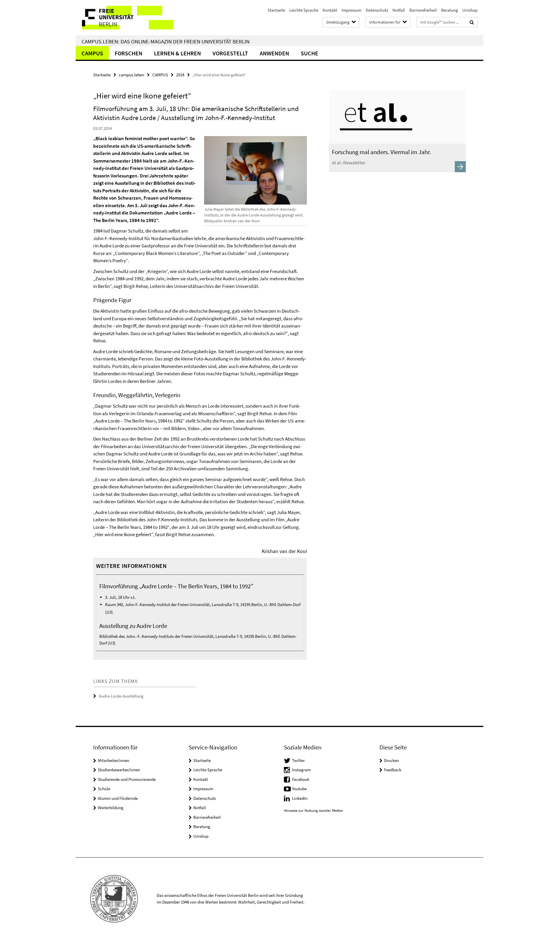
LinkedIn (299, 798)
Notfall (398, 10)
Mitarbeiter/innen (113, 760)
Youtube (299, 788)
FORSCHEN (128, 53)
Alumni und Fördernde (118, 798)
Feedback (392, 769)
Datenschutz (377, 10)
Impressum (351, 10)
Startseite (276, 10)
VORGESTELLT (230, 53)
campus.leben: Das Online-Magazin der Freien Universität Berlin (166, 41)
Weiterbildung (110, 807)
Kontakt (330, 10)
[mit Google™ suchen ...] (471, 22)
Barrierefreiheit (423, 10)
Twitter (298, 760)
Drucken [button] (391, 760)
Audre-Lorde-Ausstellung (121, 696)
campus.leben (131, 75)
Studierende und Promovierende (127, 779)
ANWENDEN (274, 53)
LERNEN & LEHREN (177, 53)
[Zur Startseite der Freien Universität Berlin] (124, 17)
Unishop (469, 10)
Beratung (449, 10)
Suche (309, 53)
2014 (180, 75)
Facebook (300, 779)
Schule (104, 788)
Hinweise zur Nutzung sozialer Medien (313, 810)
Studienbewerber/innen (119, 769)
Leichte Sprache (303, 10)
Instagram (301, 769)
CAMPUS (92, 53)
